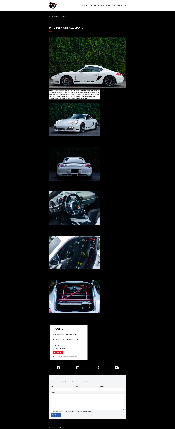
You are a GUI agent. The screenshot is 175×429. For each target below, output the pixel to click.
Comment (54, 392)
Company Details (121, 5)
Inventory (84, 5)
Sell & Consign (92, 5)
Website (102, 386)
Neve (50, 427)
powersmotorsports (54, 16)
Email (77, 386)
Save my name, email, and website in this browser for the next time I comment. (72, 411)
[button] (110, 5)
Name (53, 386)
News (114, 5)
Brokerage (101, 5)
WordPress (61, 427)
